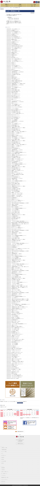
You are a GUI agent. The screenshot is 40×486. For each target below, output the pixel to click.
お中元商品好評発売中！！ (15, 187)
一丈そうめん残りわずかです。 (15, 210)
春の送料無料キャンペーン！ (15, 347)
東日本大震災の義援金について (15, 91)
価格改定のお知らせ (14, 39)
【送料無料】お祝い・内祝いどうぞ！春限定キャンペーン (19, 287)
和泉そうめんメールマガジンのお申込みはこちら (20, 402)
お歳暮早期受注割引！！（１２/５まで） (17, 149)
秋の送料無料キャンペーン (15, 331)
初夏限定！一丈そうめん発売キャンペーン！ (17, 170)
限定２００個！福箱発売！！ (15, 118)
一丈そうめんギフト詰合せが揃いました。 (17, 313)
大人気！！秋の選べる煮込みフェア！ (16, 47)
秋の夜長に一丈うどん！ (14, 365)
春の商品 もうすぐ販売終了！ (15, 317)
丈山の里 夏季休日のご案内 (15, 105)
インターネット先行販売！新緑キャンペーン (17, 113)
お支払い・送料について (4, 471)
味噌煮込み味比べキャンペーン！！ (16, 295)
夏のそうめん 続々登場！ (15, 378)
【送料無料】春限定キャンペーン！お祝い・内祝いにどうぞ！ (20, 223)
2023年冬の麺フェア (14, 43)
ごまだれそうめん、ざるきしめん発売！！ (17, 244)
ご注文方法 (3, 469)
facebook (2, 459)
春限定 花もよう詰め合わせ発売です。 (17, 348)
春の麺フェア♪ (13, 62)
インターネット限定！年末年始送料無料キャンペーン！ (19, 323)
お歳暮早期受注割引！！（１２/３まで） (17, 136)
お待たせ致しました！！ (14, 262)
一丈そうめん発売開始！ (14, 343)
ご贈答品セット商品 (4, 447)
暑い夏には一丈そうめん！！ (15, 182)
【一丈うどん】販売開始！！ (15, 209)
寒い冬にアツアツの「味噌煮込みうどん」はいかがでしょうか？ (20, 248)
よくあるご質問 (3, 461)
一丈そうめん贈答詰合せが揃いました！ (17, 340)
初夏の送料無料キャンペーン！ (15, 314)
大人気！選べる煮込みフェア (15, 65)
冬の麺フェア (13, 56)
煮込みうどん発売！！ (14, 234)
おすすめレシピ (3, 455)
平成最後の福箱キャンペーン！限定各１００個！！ (18, 83)
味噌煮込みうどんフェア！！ (15, 147)
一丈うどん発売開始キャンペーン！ (16, 48)
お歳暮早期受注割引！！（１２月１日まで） (17, 101)
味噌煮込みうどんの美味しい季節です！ (17, 326)
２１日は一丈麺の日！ (14, 357)
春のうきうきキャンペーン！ (15, 114)
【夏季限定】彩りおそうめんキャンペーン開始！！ (18, 127)
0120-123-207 (20, 440)
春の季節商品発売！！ (14, 197)
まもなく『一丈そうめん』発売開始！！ (17, 305)
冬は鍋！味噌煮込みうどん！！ (15, 356)
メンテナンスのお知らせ (14, 108)
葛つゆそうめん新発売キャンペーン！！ (17, 109)
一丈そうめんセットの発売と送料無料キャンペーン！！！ (19, 282)
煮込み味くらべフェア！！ (15, 134)
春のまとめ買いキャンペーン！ (15, 95)
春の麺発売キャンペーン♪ (15, 30)
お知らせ (11, 7)
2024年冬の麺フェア (14, 35)
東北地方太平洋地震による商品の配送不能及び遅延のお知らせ (20, 222)
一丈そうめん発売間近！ (14, 344)
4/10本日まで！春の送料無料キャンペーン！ (17, 318)
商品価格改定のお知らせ (14, 288)
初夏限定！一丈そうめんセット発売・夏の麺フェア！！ (19, 131)
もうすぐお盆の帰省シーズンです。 (16, 374)
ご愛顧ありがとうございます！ (15, 335)
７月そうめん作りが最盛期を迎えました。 (17, 375)
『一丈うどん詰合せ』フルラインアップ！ (17, 362)
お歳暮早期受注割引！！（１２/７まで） (17, 205)
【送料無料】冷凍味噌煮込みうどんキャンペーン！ (18, 308)
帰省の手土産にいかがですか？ (15, 213)
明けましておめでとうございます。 (16, 353)
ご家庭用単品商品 (3, 449)
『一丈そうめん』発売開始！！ (15, 283)
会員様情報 (3, 467)
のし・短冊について (4, 473)
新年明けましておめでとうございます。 (17, 249)
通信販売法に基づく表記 (4, 477)
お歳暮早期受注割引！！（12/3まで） (16, 253)
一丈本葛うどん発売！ (14, 179)
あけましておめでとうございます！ (16, 201)
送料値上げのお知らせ (14, 92)
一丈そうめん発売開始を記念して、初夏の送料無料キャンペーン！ (20, 304)
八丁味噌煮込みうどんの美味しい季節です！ (17, 361)
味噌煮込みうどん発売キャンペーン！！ (17, 135)
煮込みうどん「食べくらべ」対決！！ (16, 291)
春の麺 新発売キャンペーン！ (15, 78)
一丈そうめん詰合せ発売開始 (15, 191)
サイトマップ (3, 483)
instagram (2, 457)
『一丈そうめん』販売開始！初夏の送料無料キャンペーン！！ (20, 221)
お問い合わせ (3, 481)
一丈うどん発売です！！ (14, 297)
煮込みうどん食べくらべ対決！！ (16, 321)
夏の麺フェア (13, 75)
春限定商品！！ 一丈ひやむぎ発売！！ (16, 195)
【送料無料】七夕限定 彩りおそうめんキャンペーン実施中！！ (20, 300)
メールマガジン (3, 475)
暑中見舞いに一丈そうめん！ (15, 336)
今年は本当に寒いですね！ (15, 322)
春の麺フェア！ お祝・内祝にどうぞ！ (17, 160)
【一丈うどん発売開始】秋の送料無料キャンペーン (18, 296)
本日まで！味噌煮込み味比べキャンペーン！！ (18, 327)
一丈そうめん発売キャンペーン (15, 40)
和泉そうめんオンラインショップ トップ (4, 7)
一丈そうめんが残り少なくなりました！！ (17, 334)
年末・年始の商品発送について (15, 31)
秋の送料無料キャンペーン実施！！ (16, 369)
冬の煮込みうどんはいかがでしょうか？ (17, 352)
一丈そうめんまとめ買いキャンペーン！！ (17, 61)
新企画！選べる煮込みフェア (15, 96)
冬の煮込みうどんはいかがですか (16, 349)
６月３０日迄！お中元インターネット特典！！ (18, 339)
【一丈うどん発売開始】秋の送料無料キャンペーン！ (18, 152)
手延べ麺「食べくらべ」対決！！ (16, 226)
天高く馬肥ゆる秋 (13, 366)
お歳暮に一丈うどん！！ (14, 252)
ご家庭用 (20, 4)
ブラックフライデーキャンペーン (16, 100)
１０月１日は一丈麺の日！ (15, 330)
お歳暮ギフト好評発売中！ (15, 204)
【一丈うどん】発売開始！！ (15, 236)
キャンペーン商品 (33, 4)
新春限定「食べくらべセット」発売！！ (17, 269)
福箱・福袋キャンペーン (14, 57)
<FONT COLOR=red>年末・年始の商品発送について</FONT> (20, 230)
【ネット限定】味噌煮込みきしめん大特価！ (17, 174)
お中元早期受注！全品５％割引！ (16, 74)
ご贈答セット (7, 4)
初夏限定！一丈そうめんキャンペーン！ (17, 192)
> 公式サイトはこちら (20, 443)
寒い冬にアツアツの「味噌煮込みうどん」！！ (18, 200)
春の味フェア (13, 69)
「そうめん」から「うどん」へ (15, 370)
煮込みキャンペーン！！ (14, 122)
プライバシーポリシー (4, 479)
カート (2, 453)
